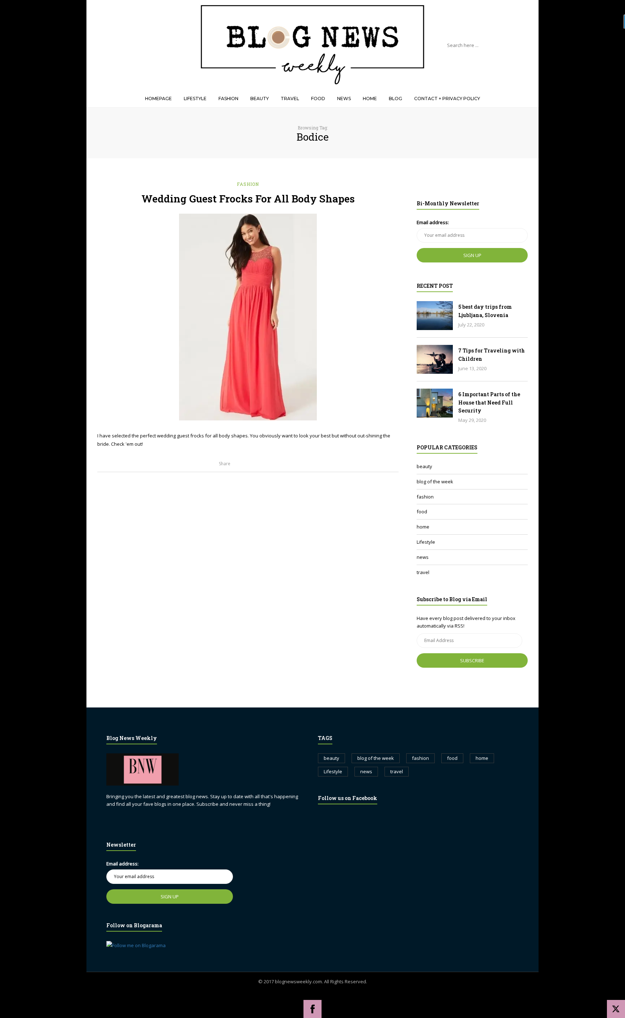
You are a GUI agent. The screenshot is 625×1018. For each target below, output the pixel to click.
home (423, 526)
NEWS (344, 98)
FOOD (318, 98)
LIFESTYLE (195, 98)
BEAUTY (259, 98)
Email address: (433, 222)
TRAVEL (290, 98)
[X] (616, 1009)
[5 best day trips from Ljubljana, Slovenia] (435, 315)
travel (423, 572)
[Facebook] (312, 1009)
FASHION (228, 98)
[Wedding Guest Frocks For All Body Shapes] (248, 317)
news (423, 557)
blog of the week (435, 481)
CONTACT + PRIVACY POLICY (447, 98)
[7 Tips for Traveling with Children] (435, 359)
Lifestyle (426, 542)
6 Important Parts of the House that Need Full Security (489, 402)
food (422, 511)
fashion (248, 184)
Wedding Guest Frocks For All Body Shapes (248, 198)
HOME (370, 98)
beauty (424, 466)
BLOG (395, 98)
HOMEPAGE (158, 98)
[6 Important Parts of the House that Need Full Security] (435, 403)
